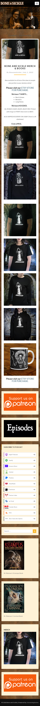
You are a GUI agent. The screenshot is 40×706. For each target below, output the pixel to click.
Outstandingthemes (33, 702)
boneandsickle (15, 72)
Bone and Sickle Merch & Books (20, 67)
